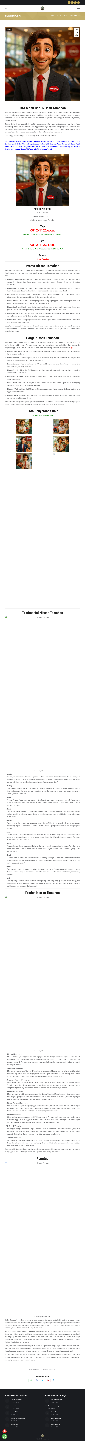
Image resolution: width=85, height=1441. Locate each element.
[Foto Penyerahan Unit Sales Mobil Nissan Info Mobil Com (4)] (61, 444)
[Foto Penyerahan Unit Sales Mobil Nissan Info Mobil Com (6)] (61, 530)
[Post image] (7, 1401)
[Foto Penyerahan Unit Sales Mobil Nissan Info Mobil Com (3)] (24, 444)
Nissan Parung (55, 1424)
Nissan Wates (15, 1412)
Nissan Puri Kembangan (18, 1418)
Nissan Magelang (53, 1406)
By (44, 1369)
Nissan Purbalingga (56, 1399)
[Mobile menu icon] (78, 8)
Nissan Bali (14, 1424)
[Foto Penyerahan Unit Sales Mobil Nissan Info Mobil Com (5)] (24, 461)
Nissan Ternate (55, 1412)
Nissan (9, 29)
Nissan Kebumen (56, 1418)
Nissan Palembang (16, 1399)
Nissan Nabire (15, 1406)
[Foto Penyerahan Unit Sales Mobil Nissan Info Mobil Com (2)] (61, 426)
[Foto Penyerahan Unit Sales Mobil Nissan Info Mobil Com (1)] (24, 426)
